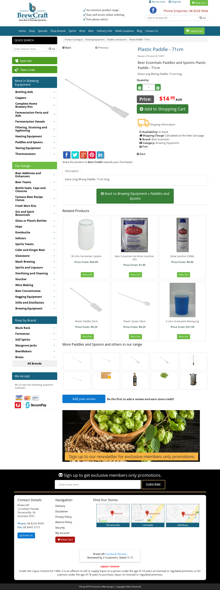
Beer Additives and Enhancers (28, 175)
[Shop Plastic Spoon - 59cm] (134, 300)
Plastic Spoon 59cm (134, 321)
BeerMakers (23, 351)
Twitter (75, 154)
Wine (82, 31)
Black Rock (22, 327)
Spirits (72, 31)
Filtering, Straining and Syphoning (31, 129)
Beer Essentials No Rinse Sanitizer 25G (134, 258)
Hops (18, 226)
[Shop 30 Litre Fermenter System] (86, 235)
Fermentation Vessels (30, 121)
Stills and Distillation (29, 302)
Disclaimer (61, 511)
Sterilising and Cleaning (31, 273)
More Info (87, 274)
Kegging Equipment (28, 296)
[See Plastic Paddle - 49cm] (135, 360)
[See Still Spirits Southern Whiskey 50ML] (135, 379)
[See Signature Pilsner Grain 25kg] (106, 375)
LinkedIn (100, 154)
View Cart (197, 31)
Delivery (60, 506)
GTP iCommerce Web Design (100, 586)
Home (22, 31)
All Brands (35, 363)
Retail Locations (124, 31)
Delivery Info (104, 31)
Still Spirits (22, 339)
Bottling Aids (24, 91)
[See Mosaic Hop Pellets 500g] (164, 375)
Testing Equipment (28, 148)
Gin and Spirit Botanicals (24, 213)
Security (60, 527)
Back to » (136, 196)
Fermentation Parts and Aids (31, 114)
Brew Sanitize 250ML (182, 256)
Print (145, 146)
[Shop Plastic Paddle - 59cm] (86, 300)
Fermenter (22, 333)
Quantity (143, 80)
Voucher (21, 279)
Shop (32, 31)
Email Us (27, 535)
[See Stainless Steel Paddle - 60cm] (193, 360)
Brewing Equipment (167, 143)
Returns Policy (63, 522)
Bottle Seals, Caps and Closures (30, 189)
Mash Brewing (25, 261)
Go (204, 17)
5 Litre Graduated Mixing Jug (182, 321)
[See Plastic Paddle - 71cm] (77, 360)
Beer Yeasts (23, 182)
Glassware (22, 255)
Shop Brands (58, 31)
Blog (139, 31)
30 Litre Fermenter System (86, 256)
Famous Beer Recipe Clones (29, 198)
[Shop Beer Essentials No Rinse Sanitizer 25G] (134, 235)
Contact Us (151, 31)
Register (176, 1)
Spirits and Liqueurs (29, 267)
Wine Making (24, 285)
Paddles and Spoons (29, 142)
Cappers (20, 97)
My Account (158, 1)
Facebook (153, 10)
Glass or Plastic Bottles (31, 220)
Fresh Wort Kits (25, 205)
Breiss (19, 357)
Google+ (83, 154)
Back (68, 47)
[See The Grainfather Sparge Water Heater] (193, 379)
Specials (42, 31)
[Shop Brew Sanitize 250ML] (182, 235)
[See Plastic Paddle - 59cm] (164, 360)
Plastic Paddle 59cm (86, 321)
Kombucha (22, 232)
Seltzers (20, 238)
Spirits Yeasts (24, 244)
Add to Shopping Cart (164, 109)
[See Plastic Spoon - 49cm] (77, 379)
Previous (102, 47)
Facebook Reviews (116, 554)
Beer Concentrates (28, 290)
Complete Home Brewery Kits (26, 105)
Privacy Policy (63, 516)
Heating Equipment (28, 136)
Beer (91, 31)
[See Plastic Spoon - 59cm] (106, 360)
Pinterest (91, 154)
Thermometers (25, 153)
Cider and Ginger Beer (30, 249)
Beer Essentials (160, 139)
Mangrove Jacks (26, 345)
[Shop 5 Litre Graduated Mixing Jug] (182, 300)
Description (72, 171)
